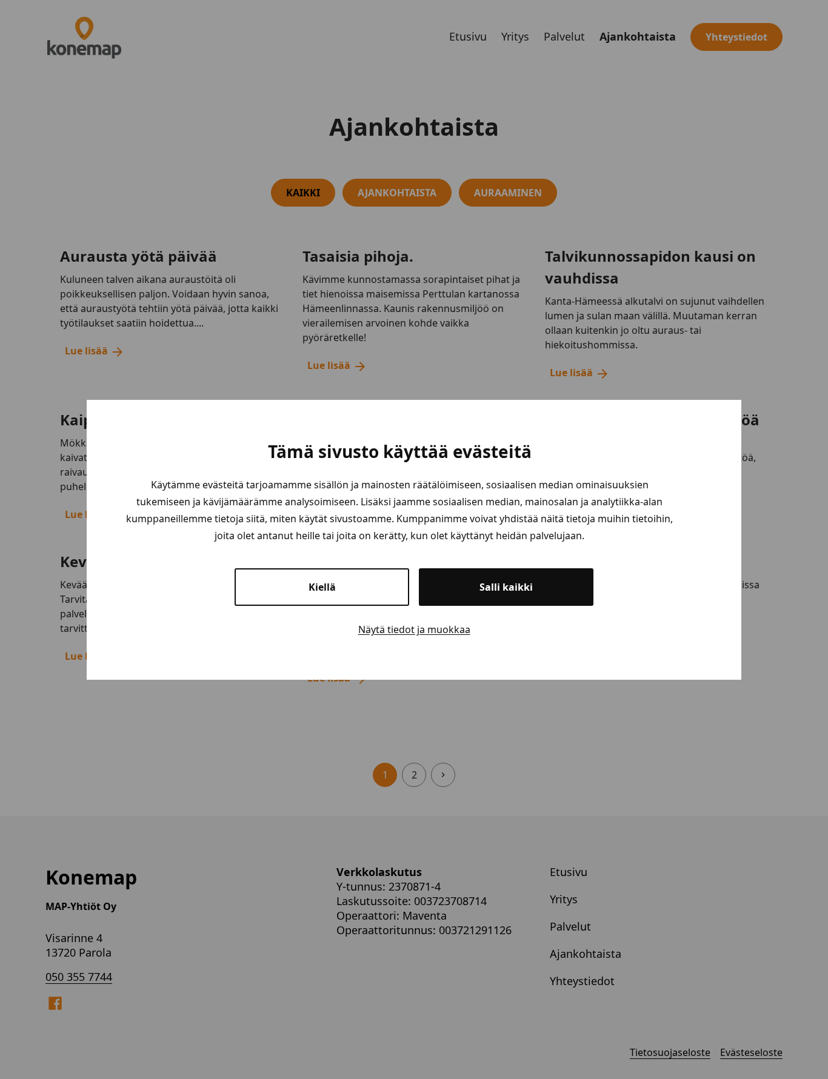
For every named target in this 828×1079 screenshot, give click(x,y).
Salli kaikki (506, 587)
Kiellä (322, 587)
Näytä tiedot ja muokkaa (414, 629)
